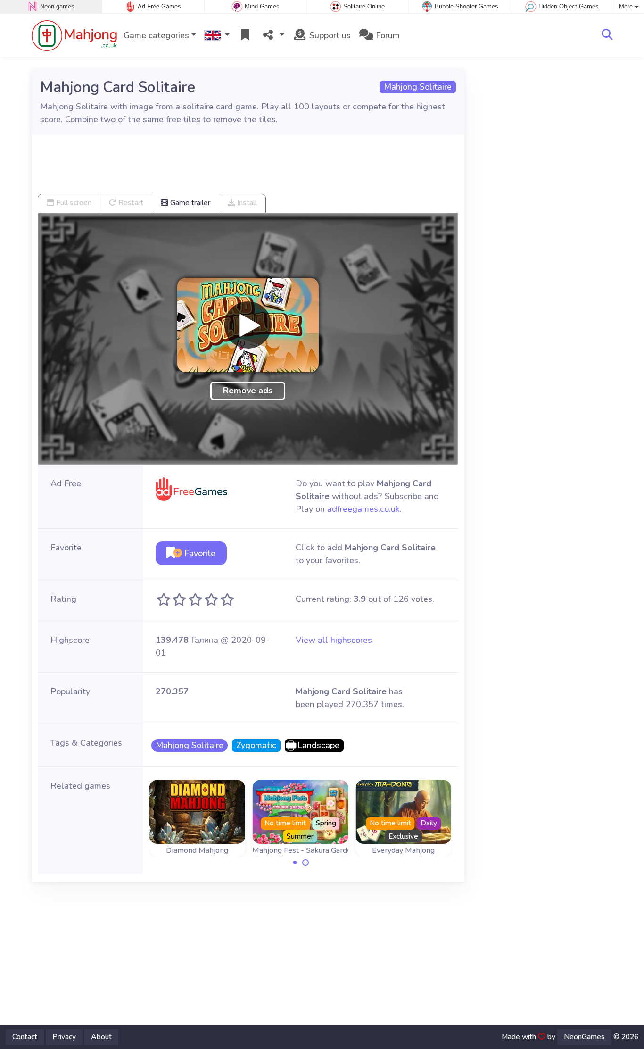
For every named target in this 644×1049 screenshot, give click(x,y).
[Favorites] (245, 35)
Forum (386, 35)
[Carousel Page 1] (295, 862)
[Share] (272, 35)
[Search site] (607, 35)
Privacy (64, 1037)
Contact (24, 1037)
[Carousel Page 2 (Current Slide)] (305, 862)
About (101, 1037)
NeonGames (584, 1037)
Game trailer (189, 203)
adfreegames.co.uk (363, 509)
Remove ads (247, 390)
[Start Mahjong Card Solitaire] (248, 325)
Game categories (156, 35)
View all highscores (334, 640)
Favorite (198, 553)
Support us (329, 35)
